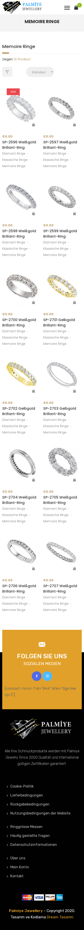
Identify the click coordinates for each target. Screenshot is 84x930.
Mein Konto (19, 867)
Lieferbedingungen (26, 795)
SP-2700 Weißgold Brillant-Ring (19, 322)
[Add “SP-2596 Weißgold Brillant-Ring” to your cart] (33, 125)
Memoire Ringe (14, 166)
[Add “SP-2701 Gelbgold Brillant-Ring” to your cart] (74, 302)
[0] (76, 6)
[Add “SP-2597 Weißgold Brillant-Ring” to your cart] (74, 125)
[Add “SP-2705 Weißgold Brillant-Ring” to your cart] (74, 480)
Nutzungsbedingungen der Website (40, 813)
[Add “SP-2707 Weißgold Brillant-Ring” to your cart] (74, 568)
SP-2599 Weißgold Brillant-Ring (60, 233)
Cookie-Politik (22, 786)
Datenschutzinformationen (33, 844)
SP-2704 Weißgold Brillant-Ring (19, 500)
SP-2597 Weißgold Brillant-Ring (60, 145)
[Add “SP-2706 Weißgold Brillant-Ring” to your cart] (33, 568)
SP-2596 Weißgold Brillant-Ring (19, 145)
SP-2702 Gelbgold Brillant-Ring (18, 411)
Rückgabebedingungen (30, 804)
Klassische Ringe (15, 160)
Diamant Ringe (13, 153)
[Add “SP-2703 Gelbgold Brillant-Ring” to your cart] (74, 391)
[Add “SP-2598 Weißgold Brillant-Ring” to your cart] (33, 213)
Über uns (17, 858)
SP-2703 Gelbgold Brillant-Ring (59, 411)
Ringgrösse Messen (26, 827)
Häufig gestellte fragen (30, 836)
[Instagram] (47, 676)
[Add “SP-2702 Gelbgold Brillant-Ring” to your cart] (33, 391)
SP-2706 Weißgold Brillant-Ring (19, 588)
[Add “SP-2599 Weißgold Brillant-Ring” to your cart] (74, 213)
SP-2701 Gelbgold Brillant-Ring (59, 322)
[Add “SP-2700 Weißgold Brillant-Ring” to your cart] (33, 302)
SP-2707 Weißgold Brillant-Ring (60, 588)
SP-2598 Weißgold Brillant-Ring (19, 233)
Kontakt (17, 876)
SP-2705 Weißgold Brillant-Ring (60, 500)
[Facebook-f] (36, 676)
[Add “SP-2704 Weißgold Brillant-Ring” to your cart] (33, 480)
